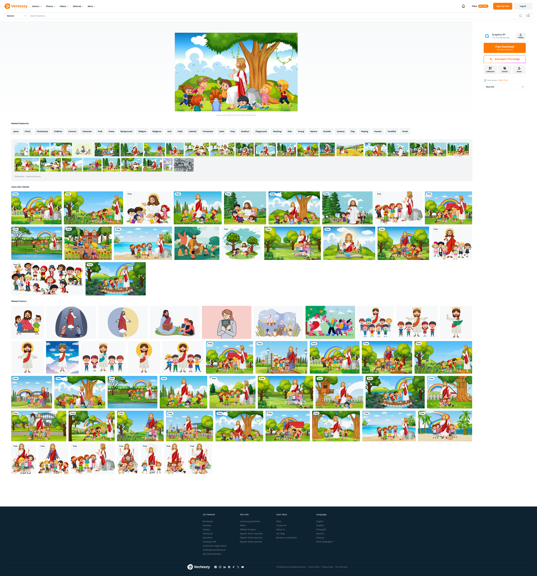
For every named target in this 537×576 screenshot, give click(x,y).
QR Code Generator (212, 554)
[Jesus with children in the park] (245, 207)
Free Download (504, 48)
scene (111, 131)
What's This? (503, 80)
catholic (193, 131)
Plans (474, 6)
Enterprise (208, 533)
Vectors (35, 6)
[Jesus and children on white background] (399, 207)
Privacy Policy (327, 567)
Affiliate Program (248, 529)
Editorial (77, 6)
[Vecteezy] (16, 6)
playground (261, 131)
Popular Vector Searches (251, 533)
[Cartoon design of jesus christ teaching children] (27, 322)
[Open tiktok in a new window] (233, 567)
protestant (208, 131)
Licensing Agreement (250, 521)
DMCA (243, 525)
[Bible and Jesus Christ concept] (123, 322)
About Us (280, 529)
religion (142, 131)
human (377, 131)
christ (27, 131)
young (301, 131)
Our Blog (280, 533)
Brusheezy (208, 521)
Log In (523, 6)
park (100, 131)
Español (320, 525)
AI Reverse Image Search (214, 545)
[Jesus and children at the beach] (143, 243)
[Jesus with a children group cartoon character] (451, 243)
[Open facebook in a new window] (216, 567)
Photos (49, 6)
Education (207, 537)
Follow (521, 37)
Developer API (209, 541)
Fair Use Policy (341, 567)
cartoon (72, 131)
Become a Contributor (286, 537)
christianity (42, 131)
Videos (63, 6)
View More (184, 164)
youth (405, 131)
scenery (341, 131)
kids (290, 131)
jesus (16, 131)
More (90, 6)
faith (180, 131)
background (126, 131)
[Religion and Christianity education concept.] (71, 322)
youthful (392, 131)
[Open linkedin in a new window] (225, 567)
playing (364, 131)
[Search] (520, 15)
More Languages (324, 541)
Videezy (206, 529)
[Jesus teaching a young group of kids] (148, 207)
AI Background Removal (214, 549)
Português (321, 529)
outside (327, 131)
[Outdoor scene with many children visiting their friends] (88, 243)
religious (156, 131)
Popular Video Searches (251, 541)
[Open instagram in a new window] (220, 567)
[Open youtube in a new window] (242, 567)
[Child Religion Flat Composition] (278, 322)
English (319, 521)
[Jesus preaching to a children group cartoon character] (242, 243)
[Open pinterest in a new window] (229, 567)
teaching (277, 131)
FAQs (278, 521)
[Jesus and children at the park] (36, 207)
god (169, 131)
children (58, 131)
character (87, 131)
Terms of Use (313, 567)
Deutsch (320, 533)
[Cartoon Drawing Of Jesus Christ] (375, 322)
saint (221, 131)
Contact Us (281, 525)
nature (313, 131)
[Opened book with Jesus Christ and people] (349, 243)
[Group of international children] (47, 278)
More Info (490, 87)
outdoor (245, 131)
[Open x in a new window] (238, 567)
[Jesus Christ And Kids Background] (196, 243)
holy (232, 131)
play (353, 131)
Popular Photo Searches (251, 537)
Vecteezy (207, 525)
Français (320, 537)
